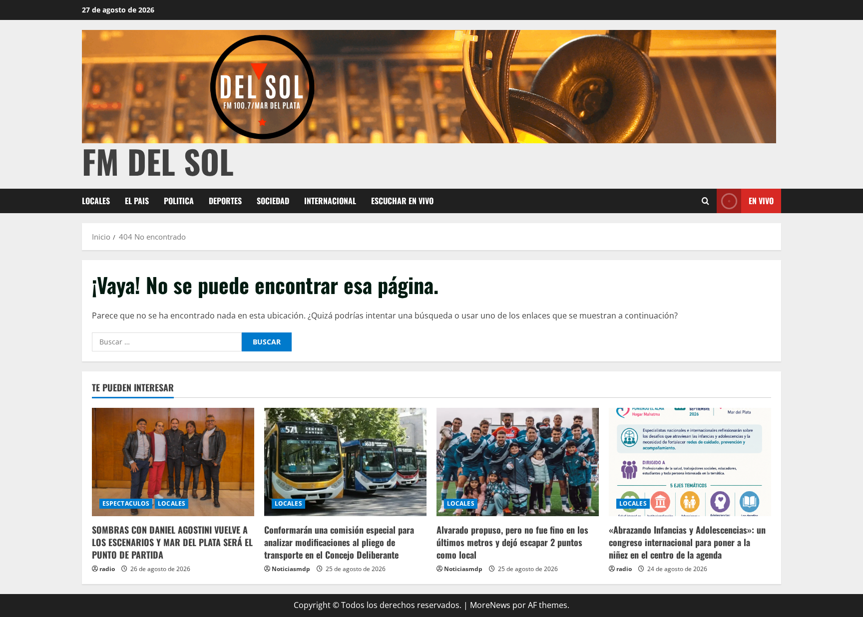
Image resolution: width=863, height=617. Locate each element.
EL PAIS (137, 201)
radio (107, 569)
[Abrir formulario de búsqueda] (705, 201)
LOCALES (96, 201)
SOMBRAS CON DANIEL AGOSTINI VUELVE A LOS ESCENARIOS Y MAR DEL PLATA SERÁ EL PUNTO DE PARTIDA (172, 542)
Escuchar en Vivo (402, 201)
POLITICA (179, 201)
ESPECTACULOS (125, 503)
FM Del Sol (158, 161)
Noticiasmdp (291, 569)
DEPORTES (225, 201)
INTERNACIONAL (330, 201)
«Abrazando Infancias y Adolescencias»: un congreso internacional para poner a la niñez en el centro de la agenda (687, 542)
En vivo (761, 201)
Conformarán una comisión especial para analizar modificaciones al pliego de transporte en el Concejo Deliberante (339, 542)
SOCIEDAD (273, 201)
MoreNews (490, 605)
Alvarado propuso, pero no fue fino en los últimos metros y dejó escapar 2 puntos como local (512, 542)
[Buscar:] (167, 341)
